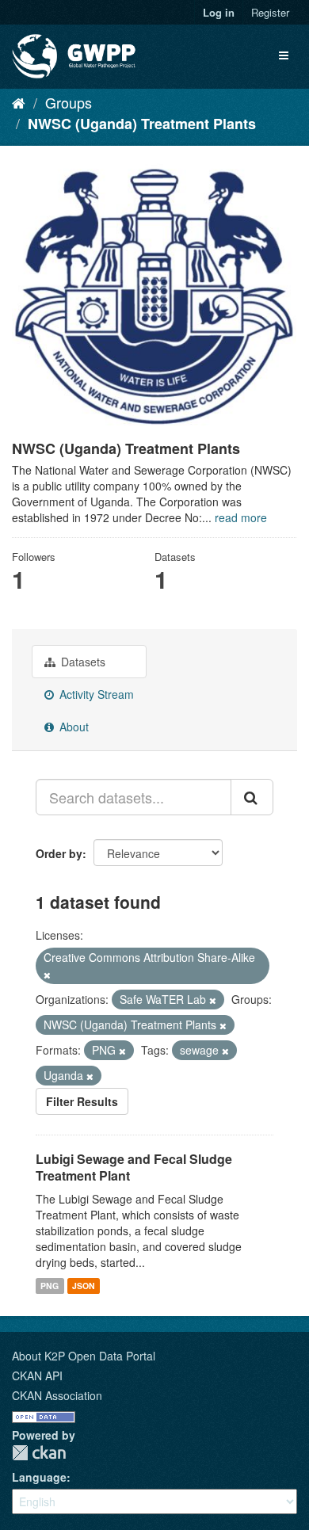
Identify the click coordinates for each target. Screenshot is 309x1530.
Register (270, 12)
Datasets (81, 662)
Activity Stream (95, 694)
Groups (68, 102)
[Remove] (47, 974)
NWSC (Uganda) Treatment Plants (142, 123)
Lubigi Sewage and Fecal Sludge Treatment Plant (134, 1167)
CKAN (39, 1452)
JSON (83, 1286)
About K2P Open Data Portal (83, 1356)
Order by (59, 853)
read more (241, 517)
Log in (219, 12)
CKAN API (37, 1375)
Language (39, 1477)
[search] (252, 797)
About (72, 726)
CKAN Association (57, 1395)
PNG (49, 1286)
